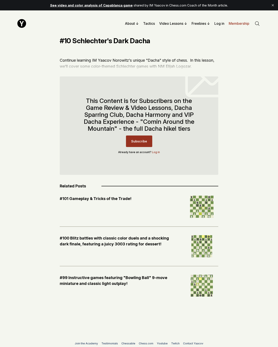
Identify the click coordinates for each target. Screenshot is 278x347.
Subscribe (139, 141)
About (130, 23)
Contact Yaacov (193, 343)
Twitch (175, 343)
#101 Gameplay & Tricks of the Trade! (95, 198)
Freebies (199, 23)
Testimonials (109, 343)
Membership (239, 23)
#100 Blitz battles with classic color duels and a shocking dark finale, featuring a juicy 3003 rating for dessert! (114, 241)
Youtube (162, 343)
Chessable (128, 343)
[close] (272, 5)
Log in (219, 23)
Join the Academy (86, 343)
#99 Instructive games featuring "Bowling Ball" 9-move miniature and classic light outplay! (113, 280)
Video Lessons (171, 23)
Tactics (149, 23)
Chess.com (146, 343)
